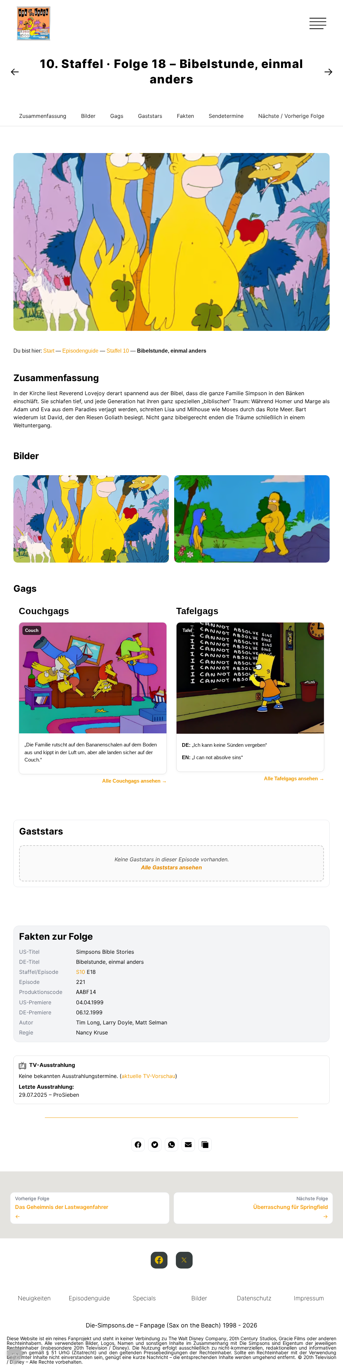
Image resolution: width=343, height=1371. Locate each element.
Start (48, 351)
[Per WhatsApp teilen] (171, 1144)
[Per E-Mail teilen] (188, 1144)
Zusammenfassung (42, 116)
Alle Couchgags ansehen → (134, 781)
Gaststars (150, 116)
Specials (144, 1298)
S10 (80, 971)
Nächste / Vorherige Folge (291, 116)
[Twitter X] (184, 1260)
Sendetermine (226, 116)
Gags (116, 116)
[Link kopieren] (205, 1144)
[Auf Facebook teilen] (138, 1144)
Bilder (88, 116)
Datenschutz (254, 1298)
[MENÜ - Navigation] (318, 23)
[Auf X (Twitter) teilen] (154, 1144)
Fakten (185, 116)
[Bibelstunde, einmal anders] (91, 519)
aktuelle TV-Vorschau (148, 1076)
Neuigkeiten (34, 1298)
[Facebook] (159, 1260)
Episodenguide (80, 351)
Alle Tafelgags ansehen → (294, 778)
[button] (14, 1356)
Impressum (309, 1298)
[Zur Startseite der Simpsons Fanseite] (33, 38)
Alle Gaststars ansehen (171, 867)
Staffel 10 (118, 351)
